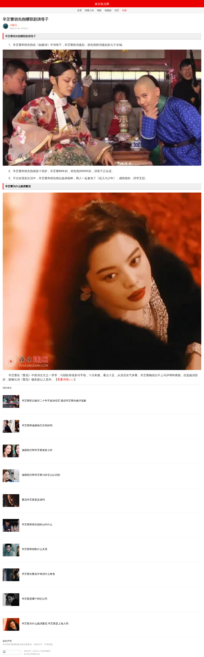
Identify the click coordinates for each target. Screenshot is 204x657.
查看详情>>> (65, 379)
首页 (79, 10)
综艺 (117, 10)
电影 (99, 10)
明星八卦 (89, 10)
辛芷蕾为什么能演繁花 (18, 186)
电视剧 (108, 10)
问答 (124, 10)
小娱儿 (13, 25)
